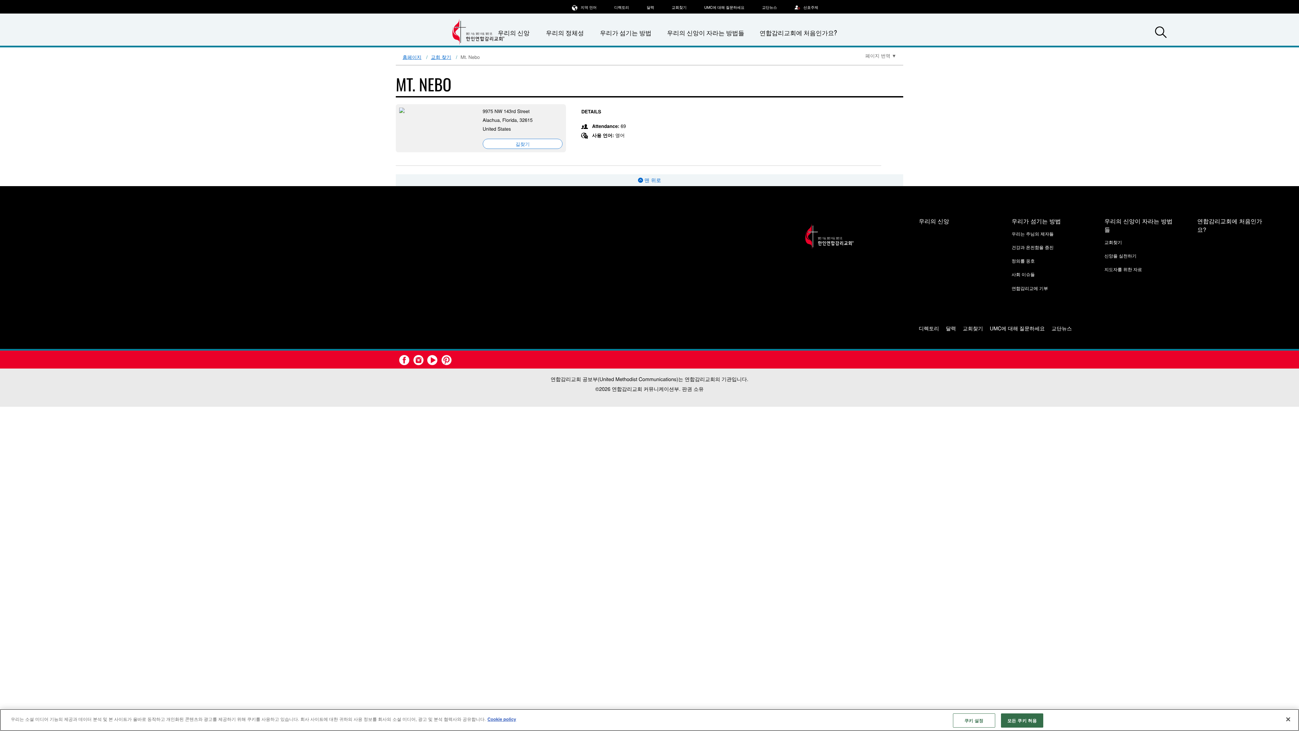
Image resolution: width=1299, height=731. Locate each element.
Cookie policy (501, 719)
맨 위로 (652, 180)
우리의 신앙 (934, 221)
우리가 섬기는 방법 (625, 32)
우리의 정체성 (565, 32)
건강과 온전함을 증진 (1032, 247)
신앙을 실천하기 (1120, 255)
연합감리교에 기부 (1029, 288)
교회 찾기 (441, 56)
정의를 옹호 (1023, 261)
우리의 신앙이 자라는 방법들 (705, 32)
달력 (650, 7)
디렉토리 (621, 7)
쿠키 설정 (974, 720)
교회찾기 (679, 7)
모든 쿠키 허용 (1022, 720)
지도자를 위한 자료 (1123, 269)
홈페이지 (412, 56)
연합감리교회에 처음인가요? (798, 32)
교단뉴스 (769, 7)
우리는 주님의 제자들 (1032, 233)
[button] (1161, 33)
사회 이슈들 (1023, 274)
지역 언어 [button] (589, 7)
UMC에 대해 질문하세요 (724, 7)
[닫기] (1288, 719)
